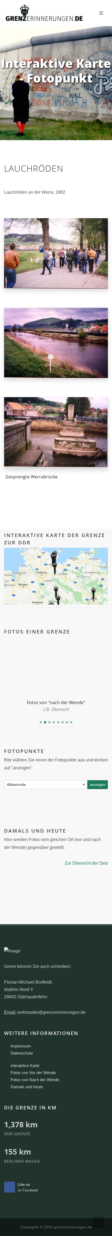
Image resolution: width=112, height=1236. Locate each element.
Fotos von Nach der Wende (35, 1079)
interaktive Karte (25, 1065)
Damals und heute (27, 1086)
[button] (41, 722)
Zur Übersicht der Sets (86, 863)
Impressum (21, 1046)
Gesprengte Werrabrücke (31, 477)
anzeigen (97, 784)
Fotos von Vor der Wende (33, 1072)
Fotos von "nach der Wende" (56, 702)
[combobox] (45, 784)
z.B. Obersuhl (56, 709)
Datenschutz (22, 1053)
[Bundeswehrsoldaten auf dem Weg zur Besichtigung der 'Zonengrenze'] (56, 253)
